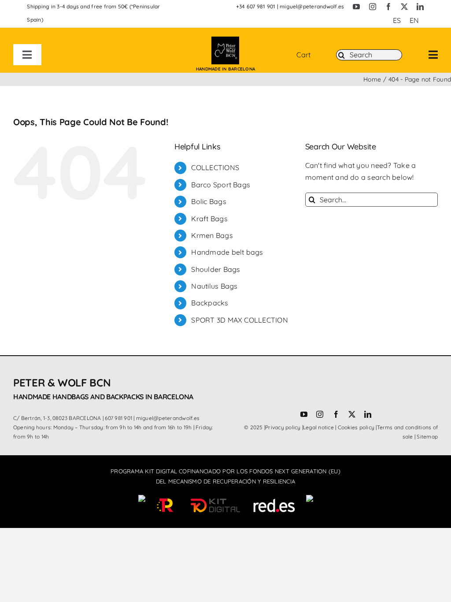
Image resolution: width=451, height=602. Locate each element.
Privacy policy (282, 427)
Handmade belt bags (227, 252)
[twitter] (404, 6)
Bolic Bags (208, 201)
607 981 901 (118, 418)
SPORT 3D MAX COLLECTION (239, 320)
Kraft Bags (209, 218)
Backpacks (209, 302)
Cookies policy (356, 427)
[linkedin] (420, 6)
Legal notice (318, 427)
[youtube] (356, 6)
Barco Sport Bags (220, 184)
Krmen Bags (212, 235)
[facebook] (388, 6)
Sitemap (427, 436)
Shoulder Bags (215, 269)
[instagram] (372, 6)
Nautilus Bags (214, 286)
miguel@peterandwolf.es (312, 6)
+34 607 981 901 (256, 6)
